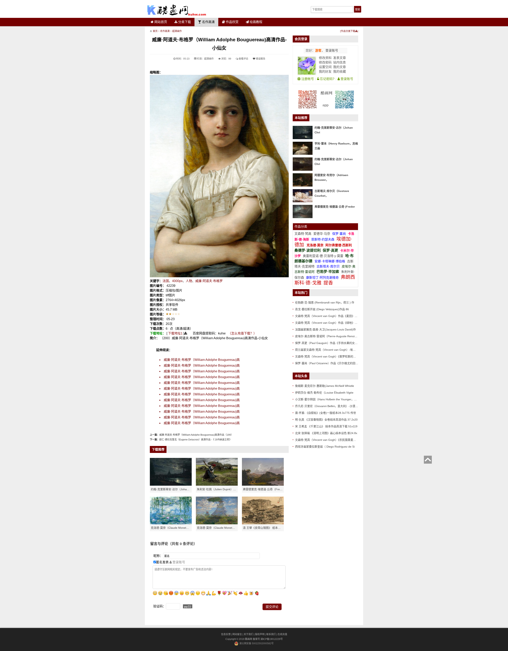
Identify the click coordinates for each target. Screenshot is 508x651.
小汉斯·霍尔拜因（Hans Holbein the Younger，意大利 (328, 399)
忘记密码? (326, 79)
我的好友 (325, 71)
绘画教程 (255, 22)
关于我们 (248, 634)
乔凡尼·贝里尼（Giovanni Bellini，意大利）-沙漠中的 (328, 406)
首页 (155, 31)
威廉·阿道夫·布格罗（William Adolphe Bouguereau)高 (202, 359)
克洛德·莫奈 (315, 245)
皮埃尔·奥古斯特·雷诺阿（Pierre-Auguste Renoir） (326, 336)
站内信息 (339, 62)
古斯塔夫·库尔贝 (328, 266)
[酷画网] (176, 10)
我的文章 (339, 67)
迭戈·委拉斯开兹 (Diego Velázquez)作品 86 (322, 309)
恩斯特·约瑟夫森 (323, 239)
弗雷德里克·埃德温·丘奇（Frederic (264, 489)
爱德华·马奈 (322, 233)
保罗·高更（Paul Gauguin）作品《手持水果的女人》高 (329, 343)
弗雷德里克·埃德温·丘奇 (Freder (335, 206)
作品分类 (300, 226)
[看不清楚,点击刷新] (187, 606)
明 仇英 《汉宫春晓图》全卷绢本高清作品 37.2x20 (326, 419)
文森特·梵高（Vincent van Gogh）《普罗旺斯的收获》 (328, 356)
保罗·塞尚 (339, 233)
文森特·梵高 (303, 233)
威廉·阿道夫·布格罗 (209, 281)
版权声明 (260, 634)
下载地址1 (175, 333)
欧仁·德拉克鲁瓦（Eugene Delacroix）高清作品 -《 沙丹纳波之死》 (195, 439)
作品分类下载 (348, 31)
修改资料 (325, 58)
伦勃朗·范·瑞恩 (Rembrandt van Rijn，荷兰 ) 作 (324, 302)
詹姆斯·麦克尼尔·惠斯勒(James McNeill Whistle (324, 385)
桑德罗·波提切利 (307, 250)
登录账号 (331, 50)
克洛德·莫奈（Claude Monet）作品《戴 (221, 527)
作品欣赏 (232, 22)
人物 (189, 281)
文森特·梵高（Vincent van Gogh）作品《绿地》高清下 (329, 322)
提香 (328, 282)
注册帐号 (307, 79)
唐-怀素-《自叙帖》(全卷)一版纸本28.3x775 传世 (325, 412)
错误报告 (260, 58)
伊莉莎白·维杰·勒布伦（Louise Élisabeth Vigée (324, 392)
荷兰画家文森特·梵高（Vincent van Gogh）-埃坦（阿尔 (329, 349)
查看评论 (243, 58)
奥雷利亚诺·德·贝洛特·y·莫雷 (323, 256)
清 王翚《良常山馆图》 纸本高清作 (264, 527)
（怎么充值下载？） (242, 333)
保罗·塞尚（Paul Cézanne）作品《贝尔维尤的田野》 (328, 363)
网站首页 (160, 22)
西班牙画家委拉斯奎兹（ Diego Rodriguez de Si (325, 446)
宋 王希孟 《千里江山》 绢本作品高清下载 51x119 (326, 426)
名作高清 (208, 22)
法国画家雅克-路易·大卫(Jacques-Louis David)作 (325, 329)
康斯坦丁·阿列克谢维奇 (322, 277)
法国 (166, 281)
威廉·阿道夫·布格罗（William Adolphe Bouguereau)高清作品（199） (196, 434)
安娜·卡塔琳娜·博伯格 (330, 261)
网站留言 (237, 634)
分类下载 (184, 22)
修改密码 (325, 62)
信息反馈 (226, 634)
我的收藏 (339, 71)
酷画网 (249, 639)
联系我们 (271, 634)
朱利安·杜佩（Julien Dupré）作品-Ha (220, 489)
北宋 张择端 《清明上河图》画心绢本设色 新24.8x (326, 433)
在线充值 (282, 634)
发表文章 (339, 58)
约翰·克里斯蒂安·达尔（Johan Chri (172, 489)
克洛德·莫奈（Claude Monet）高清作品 (175, 527)
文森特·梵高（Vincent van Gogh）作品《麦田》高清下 (329, 316)
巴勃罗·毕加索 (328, 272)
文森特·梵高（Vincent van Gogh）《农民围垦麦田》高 (328, 439)
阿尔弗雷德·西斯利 (338, 245)
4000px (177, 281)
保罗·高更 (330, 250)
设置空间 (325, 67)
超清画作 (177, 31)
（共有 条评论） (182, 544)
